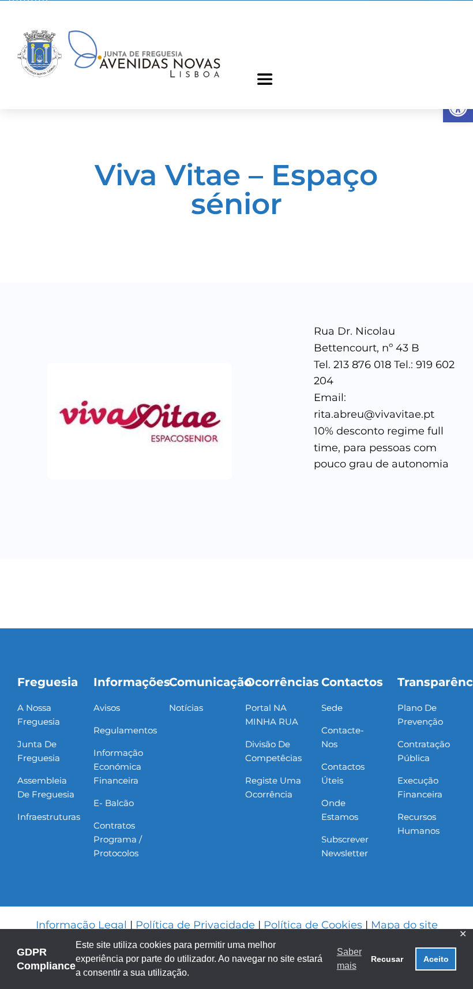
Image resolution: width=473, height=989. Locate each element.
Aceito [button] (436, 959)
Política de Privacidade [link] (195, 925)
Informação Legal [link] (81, 925)
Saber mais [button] (349, 959)
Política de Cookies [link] (313, 925)
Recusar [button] (387, 959)
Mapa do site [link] (404, 925)
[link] (118, 31)
